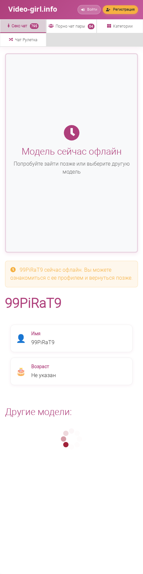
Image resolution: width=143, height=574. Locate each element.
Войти (92, 9)
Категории (123, 26)
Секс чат (24, 26)
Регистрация (124, 9)
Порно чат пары (74, 26)
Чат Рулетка (26, 40)
